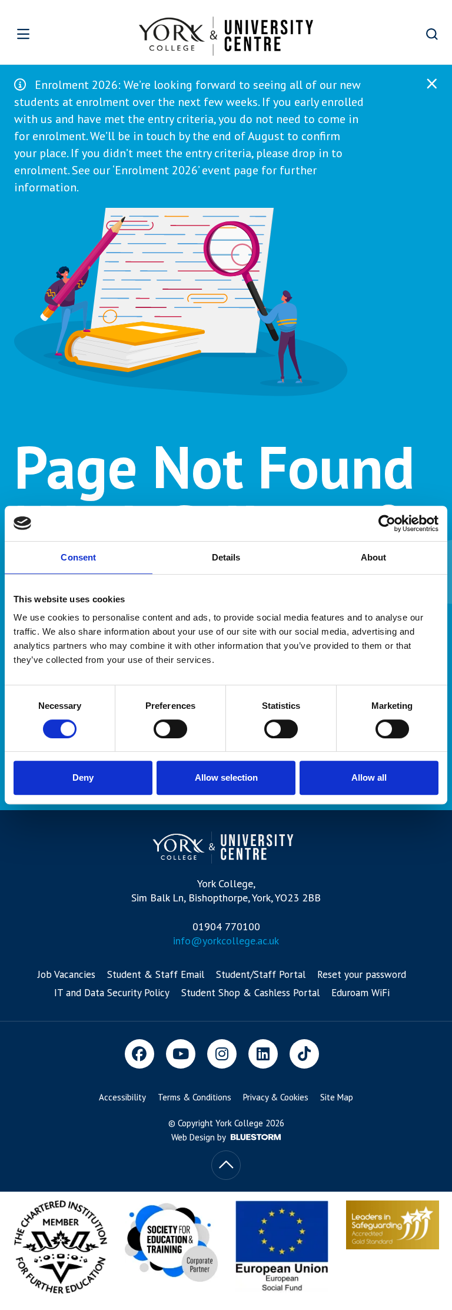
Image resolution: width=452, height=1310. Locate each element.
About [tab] (374, 557)
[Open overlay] (42, 34)
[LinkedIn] (263, 1054)
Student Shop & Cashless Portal (250, 992)
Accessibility (122, 1097)
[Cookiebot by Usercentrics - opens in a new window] (386, 523)
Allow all (369, 777)
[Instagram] (222, 1054)
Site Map (336, 1097)
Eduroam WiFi (360, 992)
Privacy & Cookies (275, 1097)
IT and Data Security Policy (112, 992)
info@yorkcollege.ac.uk (226, 940)
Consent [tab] (78, 557)
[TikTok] (304, 1054)
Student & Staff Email (155, 974)
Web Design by (199, 1137)
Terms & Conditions (194, 1097)
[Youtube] (180, 1054)
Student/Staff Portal (260, 974)
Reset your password (361, 974)
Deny (83, 777)
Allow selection (226, 777)
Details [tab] (226, 557)
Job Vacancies (66, 974)
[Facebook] (139, 1054)
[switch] (170, 728)
